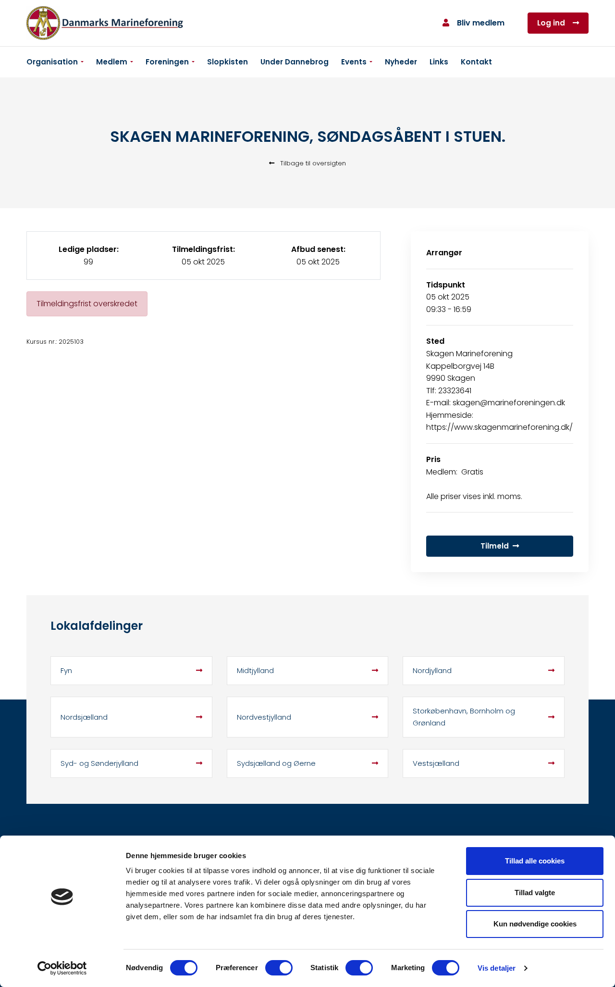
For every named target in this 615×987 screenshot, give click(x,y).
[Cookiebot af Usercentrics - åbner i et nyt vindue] (62, 968)
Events (354, 62)
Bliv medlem (480, 22)
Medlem (111, 62)
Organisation (52, 62)
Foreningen (167, 62)
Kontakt (476, 62)
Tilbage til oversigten (312, 163)
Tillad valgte (535, 892)
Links (439, 62)
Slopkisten (227, 62)
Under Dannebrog (294, 62)
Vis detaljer (497, 968)
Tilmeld (494, 546)
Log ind (551, 23)
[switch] (279, 967)
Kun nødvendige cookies (535, 924)
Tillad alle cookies (535, 861)
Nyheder (401, 62)
